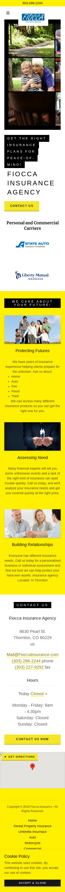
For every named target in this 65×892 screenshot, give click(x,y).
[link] (33, 13)
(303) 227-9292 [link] (29, 667)
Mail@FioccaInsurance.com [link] (32, 654)
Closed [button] (37, 693)
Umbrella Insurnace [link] (32, 832)
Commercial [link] (32, 848)
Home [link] (32, 820)
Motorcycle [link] (32, 843)
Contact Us (21, 205)
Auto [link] (32, 837)
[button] (8, 13)
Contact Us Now (32, 739)
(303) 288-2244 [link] (26, 661)
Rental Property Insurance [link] (32, 826)
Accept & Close (32, 882)
